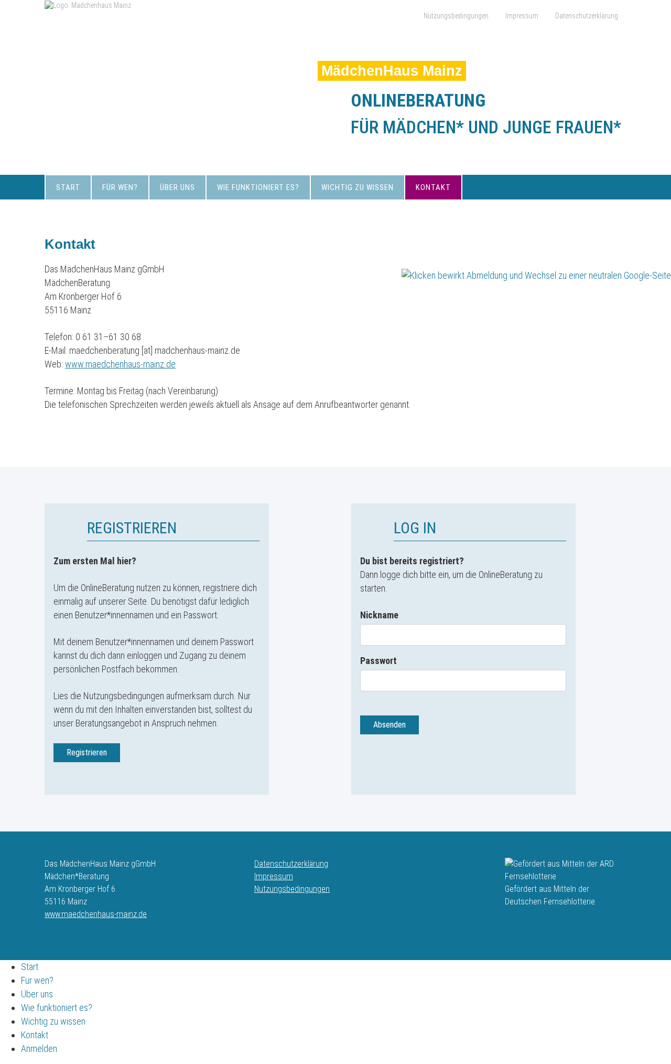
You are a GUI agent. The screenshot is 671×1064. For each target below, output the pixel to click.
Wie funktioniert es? (258, 187)
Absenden (389, 725)
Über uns (177, 187)
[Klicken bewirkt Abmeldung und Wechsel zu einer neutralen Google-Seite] (536, 274)
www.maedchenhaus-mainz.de (120, 364)
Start (68, 187)
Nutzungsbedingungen (456, 16)
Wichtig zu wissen (357, 187)
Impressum (521, 16)
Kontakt (433, 187)
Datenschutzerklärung (586, 16)
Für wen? (120, 187)
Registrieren (87, 752)
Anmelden (39, 1048)
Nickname (379, 614)
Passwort (378, 660)
